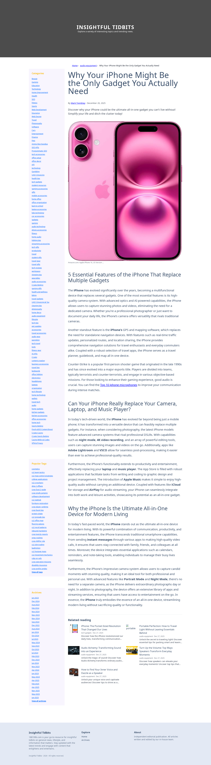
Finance (35, 137)
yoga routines (37, 538)
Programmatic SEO (39, 151)
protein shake (37, 513)
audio (34, 405)
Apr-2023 (35, 680)
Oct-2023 (35, 649)
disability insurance (39, 565)
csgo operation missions (41, 562)
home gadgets (37, 409)
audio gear (36, 336)
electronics (36, 378)
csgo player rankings (40, 507)
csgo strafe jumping (40, 493)
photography (37, 309)
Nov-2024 (35, 611)
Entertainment (37, 134)
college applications (40, 479)
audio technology (38, 226)
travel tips (36, 367)
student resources (39, 185)
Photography (37, 123)
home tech (36, 422)
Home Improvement (40, 92)
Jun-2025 (35, 697)
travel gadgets (37, 299)
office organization (39, 202)
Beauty (34, 79)
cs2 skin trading (38, 544)
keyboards (36, 371)
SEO (33, 99)
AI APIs (34, 354)
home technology (39, 395)
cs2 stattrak (36, 500)
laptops (35, 385)
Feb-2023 (35, 656)
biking (34, 295)
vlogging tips (37, 274)
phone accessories (39, 230)
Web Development (39, 109)
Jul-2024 (35, 653)
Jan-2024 (35, 632)
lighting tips (36, 240)
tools (34, 347)
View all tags (37, 572)
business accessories (40, 364)
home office (36, 199)
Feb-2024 (35, 608)
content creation (38, 360)
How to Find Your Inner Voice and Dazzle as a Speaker (99, 671)
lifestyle (35, 319)
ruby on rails (37, 558)
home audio (36, 237)
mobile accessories (39, 195)
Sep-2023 (35, 646)
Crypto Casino (37, 433)
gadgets (35, 219)
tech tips (35, 323)
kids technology (38, 213)
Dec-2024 (35, 601)
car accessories (38, 216)
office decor (36, 161)
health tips (36, 178)
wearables (36, 278)
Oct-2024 (35, 635)
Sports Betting (37, 426)
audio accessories (39, 281)
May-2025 (36, 694)
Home (75, 65)
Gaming (35, 82)
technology (36, 168)
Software (35, 127)
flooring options (38, 524)
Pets (33, 140)
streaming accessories (41, 244)
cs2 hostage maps (39, 551)
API (33, 164)
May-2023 (36, 677)
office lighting (37, 374)
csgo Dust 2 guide (39, 489)
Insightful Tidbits (105, 27)
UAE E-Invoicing (38, 175)
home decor (36, 312)
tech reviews (37, 268)
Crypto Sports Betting (40, 436)
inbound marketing (39, 531)
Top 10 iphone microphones (118, 385)
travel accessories (39, 333)
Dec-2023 (35, 660)
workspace (36, 271)
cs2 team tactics (38, 472)
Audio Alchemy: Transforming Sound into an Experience (101, 649)
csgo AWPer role (38, 541)
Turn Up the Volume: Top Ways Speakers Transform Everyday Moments (156, 651)
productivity (36, 250)
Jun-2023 (35, 673)
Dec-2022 (35, 625)
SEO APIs (35, 147)
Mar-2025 (36, 691)
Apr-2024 (35, 670)
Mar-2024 (36, 618)
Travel (34, 120)
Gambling (35, 171)
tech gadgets (37, 182)
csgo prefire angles (39, 568)
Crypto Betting (37, 285)
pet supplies (36, 326)
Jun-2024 (35, 663)
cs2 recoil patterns (39, 527)
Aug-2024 (35, 629)
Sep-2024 (35, 622)
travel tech (36, 402)
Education (36, 85)
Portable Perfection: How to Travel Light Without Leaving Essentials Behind (158, 629)
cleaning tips (37, 305)
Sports (34, 106)
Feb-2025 (35, 684)
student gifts (37, 257)
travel (34, 254)
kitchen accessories (39, 415)
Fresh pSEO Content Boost (42, 429)
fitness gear (36, 350)
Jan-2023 (35, 598)
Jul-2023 (35, 639)
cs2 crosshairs (37, 482)
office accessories (39, 419)
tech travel (36, 343)
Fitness (34, 103)
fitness (34, 233)
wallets (34, 398)
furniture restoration (40, 503)
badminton (36, 548)
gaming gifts (37, 288)
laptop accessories (39, 209)
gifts (33, 192)
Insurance (36, 113)
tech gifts (35, 247)
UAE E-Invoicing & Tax (40, 302)
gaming (35, 223)
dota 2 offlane (37, 486)
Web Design (36, 116)
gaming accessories (40, 189)
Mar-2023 (36, 615)
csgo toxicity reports (40, 534)
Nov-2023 (35, 666)
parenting (35, 340)
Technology (36, 89)
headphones (37, 381)
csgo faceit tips (38, 510)
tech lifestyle (37, 391)
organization (37, 388)
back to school (37, 206)
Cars (33, 130)
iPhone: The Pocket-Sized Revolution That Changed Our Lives (101, 627)
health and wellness (40, 292)
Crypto (34, 357)
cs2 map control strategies (42, 476)
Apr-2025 (35, 687)
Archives (86, 740)
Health (34, 96)
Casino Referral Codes (41, 440)
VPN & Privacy (37, 443)
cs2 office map (37, 520)
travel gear (36, 261)
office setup (36, 158)
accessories (36, 329)
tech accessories (38, 154)
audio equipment (88, 65)
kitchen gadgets (38, 412)
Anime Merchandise (40, 144)
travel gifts (36, 264)
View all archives (39, 701)
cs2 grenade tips (38, 517)
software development (41, 496)
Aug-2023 (35, 605)
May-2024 (36, 642)
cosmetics (36, 469)
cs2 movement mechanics (42, 555)
